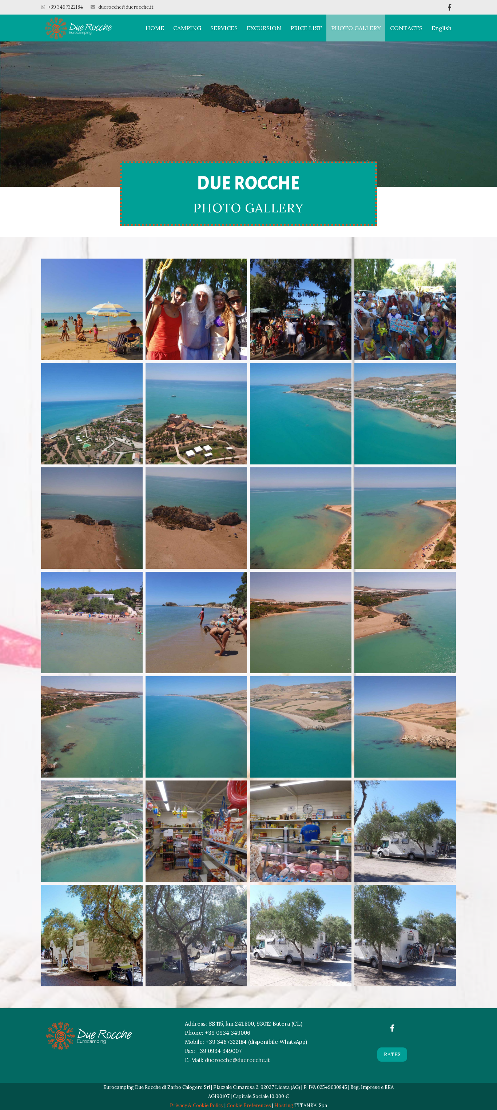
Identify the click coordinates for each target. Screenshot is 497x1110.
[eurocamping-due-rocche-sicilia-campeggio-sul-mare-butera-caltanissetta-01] (92, 309)
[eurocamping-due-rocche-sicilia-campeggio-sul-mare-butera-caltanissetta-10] (405, 414)
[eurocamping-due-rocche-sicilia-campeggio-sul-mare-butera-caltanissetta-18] (92, 727)
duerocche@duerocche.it (126, 7)
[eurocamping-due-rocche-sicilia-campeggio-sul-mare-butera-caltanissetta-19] (196, 727)
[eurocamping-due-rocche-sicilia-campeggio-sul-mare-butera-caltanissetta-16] (301, 622)
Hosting (283, 1105)
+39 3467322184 (65, 7)
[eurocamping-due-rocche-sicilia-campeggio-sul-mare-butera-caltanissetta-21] (405, 727)
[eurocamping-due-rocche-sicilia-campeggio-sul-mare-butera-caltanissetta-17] (405, 622)
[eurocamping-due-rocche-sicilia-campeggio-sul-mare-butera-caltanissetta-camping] (405, 935)
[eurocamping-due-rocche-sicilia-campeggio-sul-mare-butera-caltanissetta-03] (196, 309)
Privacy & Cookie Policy (196, 1105)
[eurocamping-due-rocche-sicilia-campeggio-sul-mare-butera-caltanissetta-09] (301, 414)
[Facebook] (449, 7)
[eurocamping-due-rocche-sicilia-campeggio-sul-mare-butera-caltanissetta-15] (92, 622)
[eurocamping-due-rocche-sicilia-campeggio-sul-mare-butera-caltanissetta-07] (92, 414)
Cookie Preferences (249, 1105)
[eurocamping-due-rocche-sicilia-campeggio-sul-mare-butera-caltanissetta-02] (196, 622)
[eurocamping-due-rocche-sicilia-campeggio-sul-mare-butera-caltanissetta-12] (196, 518)
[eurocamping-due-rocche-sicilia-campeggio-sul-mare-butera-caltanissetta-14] (405, 518)
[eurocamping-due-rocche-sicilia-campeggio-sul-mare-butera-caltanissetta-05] (405, 309)
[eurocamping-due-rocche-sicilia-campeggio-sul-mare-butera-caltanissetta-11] (92, 518)
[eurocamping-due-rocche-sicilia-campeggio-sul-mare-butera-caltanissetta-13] (301, 518)
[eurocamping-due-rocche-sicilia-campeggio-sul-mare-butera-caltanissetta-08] (196, 414)
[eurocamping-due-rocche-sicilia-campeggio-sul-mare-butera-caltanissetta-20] (301, 727)
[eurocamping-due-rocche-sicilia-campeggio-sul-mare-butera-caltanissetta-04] (301, 309)
